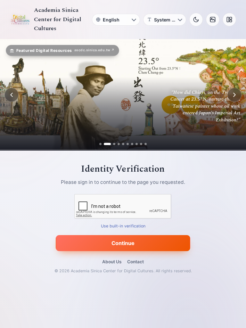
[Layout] (229, 19)
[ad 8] (136, 144)
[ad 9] (141, 144)
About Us (111, 261)
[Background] (212, 19)
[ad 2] (105, 144)
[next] (234, 95)
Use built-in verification (123, 226)
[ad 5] (123, 144)
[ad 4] (119, 144)
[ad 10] (145, 144)
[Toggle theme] (196, 19)
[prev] (11, 95)
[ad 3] (111, 144)
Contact (135, 261)
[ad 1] (100, 144)
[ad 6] (128, 144)
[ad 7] (132, 144)
